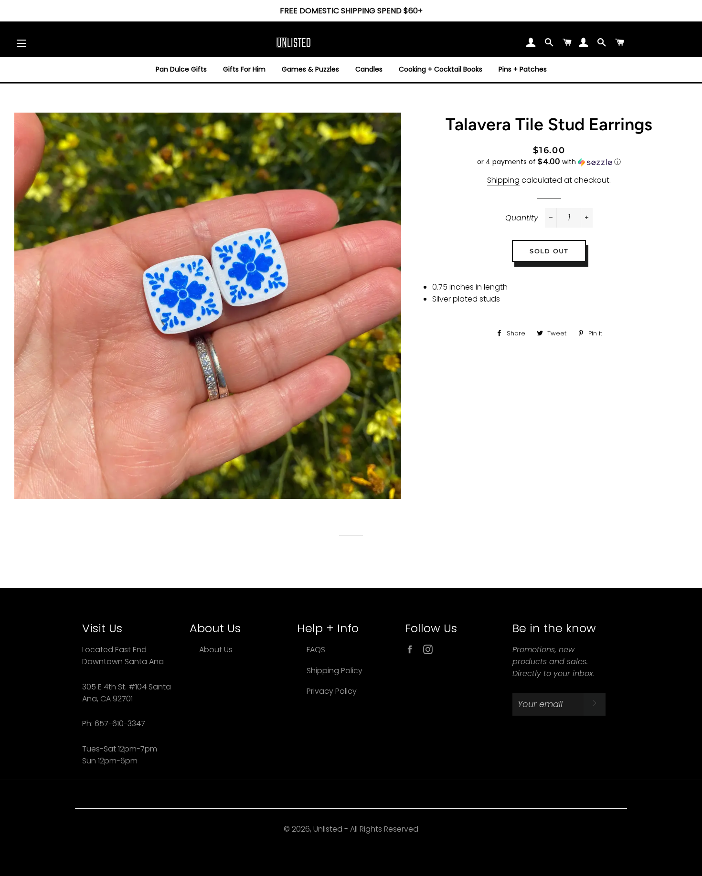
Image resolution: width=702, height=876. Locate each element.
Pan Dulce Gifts (181, 69)
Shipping (503, 180)
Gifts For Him (244, 69)
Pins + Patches (523, 69)
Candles (369, 69)
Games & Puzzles (310, 69)
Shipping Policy (334, 670)
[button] (549, 162)
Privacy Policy (332, 691)
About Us (216, 649)
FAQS (316, 649)
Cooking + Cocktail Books (440, 69)
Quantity (521, 217)
